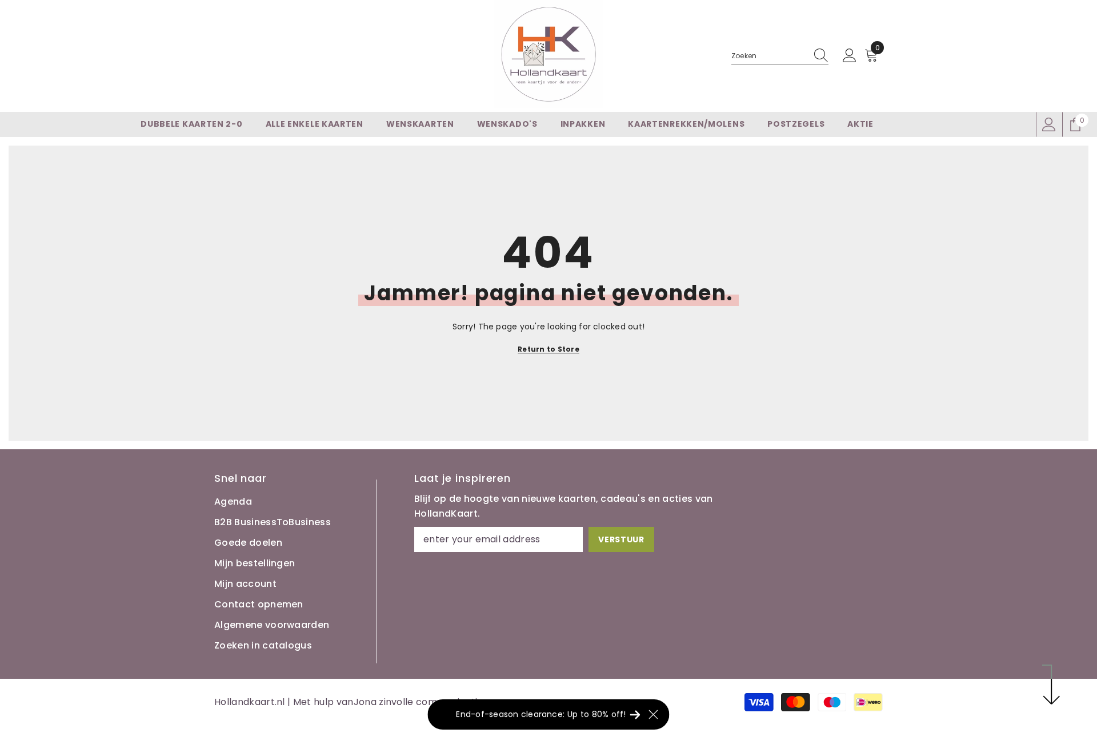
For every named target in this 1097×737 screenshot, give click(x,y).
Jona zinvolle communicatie (418, 701)
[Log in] (849, 56)
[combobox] (769, 56)
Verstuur (621, 539)
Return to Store (548, 349)
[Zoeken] (779, 56)
